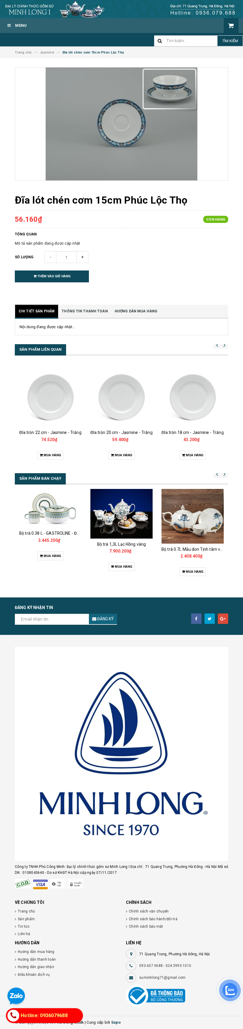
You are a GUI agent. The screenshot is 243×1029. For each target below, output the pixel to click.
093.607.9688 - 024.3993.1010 (165, 966)
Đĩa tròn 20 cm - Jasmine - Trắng (121, 432)
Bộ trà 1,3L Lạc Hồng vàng (121, 544)
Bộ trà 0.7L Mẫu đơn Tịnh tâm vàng (195, 549)
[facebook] (196, 618)
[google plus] (223, 618)
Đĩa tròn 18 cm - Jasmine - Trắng (192, 432)
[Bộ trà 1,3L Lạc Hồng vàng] (121, 514)
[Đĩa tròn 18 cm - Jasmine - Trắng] (193, 395)
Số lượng (24, 257)
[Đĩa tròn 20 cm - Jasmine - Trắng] (121, 395)
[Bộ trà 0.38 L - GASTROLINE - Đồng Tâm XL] (50, 508)
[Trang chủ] (121, 9)
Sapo (116, 1022)
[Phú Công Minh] (121, 754)
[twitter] (209, 618)
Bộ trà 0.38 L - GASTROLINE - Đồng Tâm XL (59, 533)
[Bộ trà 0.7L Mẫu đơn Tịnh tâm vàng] (193, 516)
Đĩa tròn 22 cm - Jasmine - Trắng (50, 432)
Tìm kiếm (230, 41)
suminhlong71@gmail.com (162, 977)
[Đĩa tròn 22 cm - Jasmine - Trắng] (50, 395)
